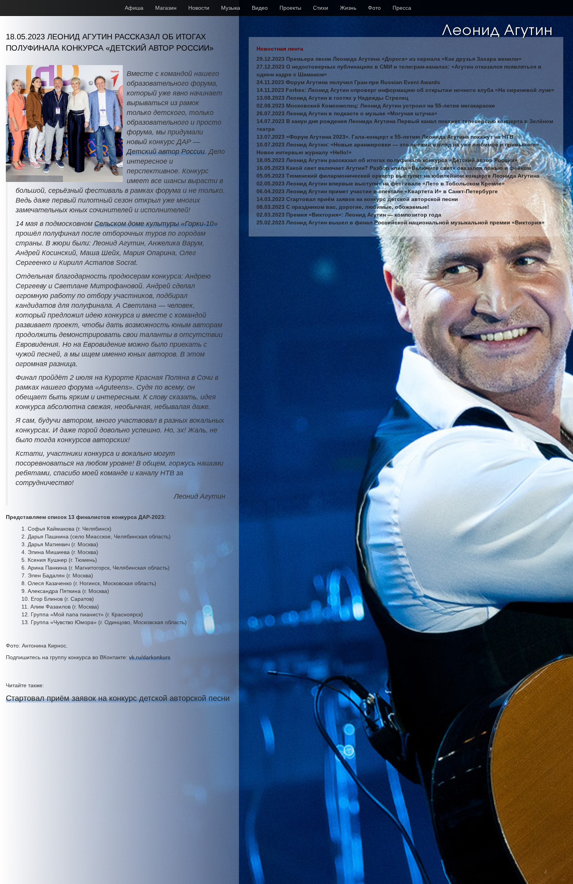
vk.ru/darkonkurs (149, 657)
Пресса (402, 8)
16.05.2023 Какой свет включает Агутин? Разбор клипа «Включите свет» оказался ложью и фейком (393, 168)
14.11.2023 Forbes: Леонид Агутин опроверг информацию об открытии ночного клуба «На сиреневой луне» (405, 90)
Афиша (134, 8)
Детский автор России (166, 151)
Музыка (230, 8)
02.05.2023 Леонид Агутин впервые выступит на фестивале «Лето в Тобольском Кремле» (380, 183)
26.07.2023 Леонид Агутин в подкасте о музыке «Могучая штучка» (346, 113)
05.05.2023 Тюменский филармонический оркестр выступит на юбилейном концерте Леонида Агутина (397, 176)
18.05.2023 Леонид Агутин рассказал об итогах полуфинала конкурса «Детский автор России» (387, 160)
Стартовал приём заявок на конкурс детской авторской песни (118, 698)
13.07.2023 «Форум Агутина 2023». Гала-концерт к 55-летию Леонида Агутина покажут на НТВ (384, 137)
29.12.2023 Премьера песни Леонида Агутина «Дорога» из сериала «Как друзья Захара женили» (389, 59)
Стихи (320, 8)
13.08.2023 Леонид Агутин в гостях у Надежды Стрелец (332, 98)
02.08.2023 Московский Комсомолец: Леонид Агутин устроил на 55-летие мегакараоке (375, 105)
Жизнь (348, 8)
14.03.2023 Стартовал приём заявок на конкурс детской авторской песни (357, 199)
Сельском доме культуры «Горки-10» (156, 224)
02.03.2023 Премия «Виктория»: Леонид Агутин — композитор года (348, 215)
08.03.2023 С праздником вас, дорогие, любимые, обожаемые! (342, 207)
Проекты (290, 8)
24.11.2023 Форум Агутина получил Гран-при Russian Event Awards (348, 82)
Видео (260, 8)
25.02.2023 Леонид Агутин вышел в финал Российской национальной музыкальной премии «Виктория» (400, 222)
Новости (198, 8)
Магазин (166, 8)
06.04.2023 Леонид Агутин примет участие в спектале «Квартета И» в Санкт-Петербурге (377, 191)
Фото (374, 8)
